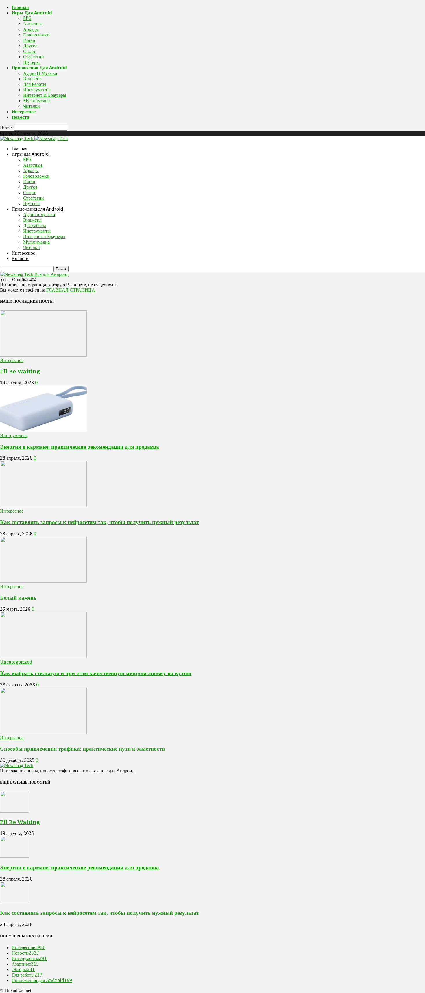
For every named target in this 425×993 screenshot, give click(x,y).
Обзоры (23, 969)
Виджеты (32, 78)
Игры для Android (32, 13)
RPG (27, 18)
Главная (20, 7)
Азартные (32, 24)
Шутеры (31, 62)
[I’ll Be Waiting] (43, 354)
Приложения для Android (39, 67)
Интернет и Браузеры (44, 95)
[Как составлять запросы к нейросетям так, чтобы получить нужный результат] (43, 505)
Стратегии (33, 57)
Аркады (31, 29)
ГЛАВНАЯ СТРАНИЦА (70, 289)
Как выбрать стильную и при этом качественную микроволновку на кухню (95, 673)
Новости (20, 117)
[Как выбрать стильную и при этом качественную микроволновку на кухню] (43, 656)
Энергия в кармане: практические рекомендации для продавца (79, 447)
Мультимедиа (36, 100)
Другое (30, 46)
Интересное (24, 111)
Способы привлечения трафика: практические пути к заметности (82, 749)
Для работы (34, 84)
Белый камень (18, 598)
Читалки (31, 106)
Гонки (29, 40)
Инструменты (37, 89)
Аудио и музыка (40, 73)
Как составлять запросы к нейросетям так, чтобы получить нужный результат (99, 522)
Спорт (29, 51)
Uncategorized (16, 662)
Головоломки (36, 35)
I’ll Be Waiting (20, 371)
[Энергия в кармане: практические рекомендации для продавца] (43, 430)
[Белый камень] (43, 581)
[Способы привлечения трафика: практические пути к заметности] (43, 732)
